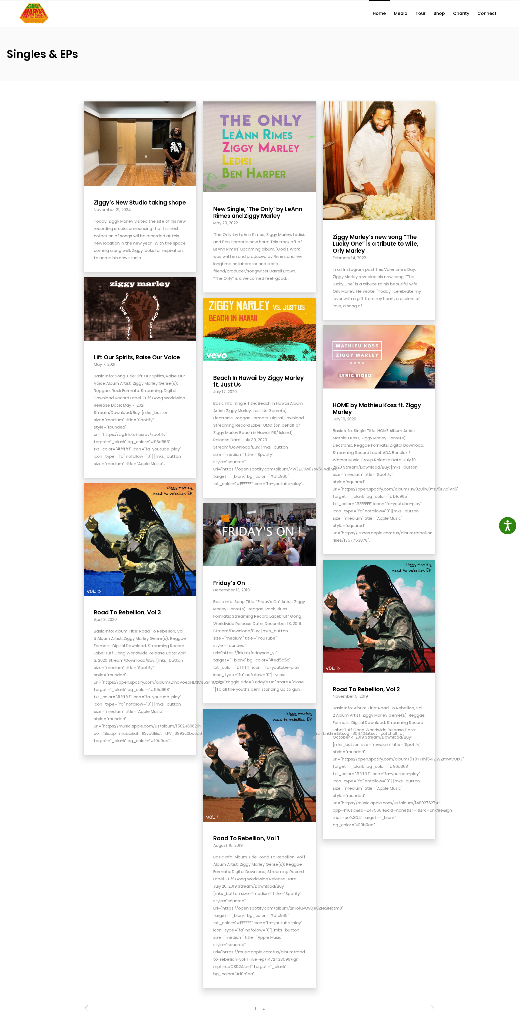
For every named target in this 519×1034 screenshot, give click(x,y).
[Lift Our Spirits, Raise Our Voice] (140, 308)
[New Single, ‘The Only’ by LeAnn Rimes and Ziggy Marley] (259, 146)
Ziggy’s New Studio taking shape (140, 202)
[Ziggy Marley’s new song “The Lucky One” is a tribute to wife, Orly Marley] (379, 160)
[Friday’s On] (259, 534)
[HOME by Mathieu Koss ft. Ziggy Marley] (379, 356)
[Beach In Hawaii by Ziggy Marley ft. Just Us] (259, 329)
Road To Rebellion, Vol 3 (127, 612)
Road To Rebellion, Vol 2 (366, 689)
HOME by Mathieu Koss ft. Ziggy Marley (377, 408)
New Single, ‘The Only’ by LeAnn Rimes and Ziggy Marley (257, 212)
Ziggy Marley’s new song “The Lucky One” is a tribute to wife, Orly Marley (375, 243)
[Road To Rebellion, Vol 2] (379, 616)
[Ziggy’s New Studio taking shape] (140, 143)
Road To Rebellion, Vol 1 (246, 838)
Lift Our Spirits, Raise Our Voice (137, 357)
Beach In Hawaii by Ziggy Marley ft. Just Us (258, 381)
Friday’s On (229, 583)
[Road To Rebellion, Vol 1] (259, 765)
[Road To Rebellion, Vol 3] (140, 539)
